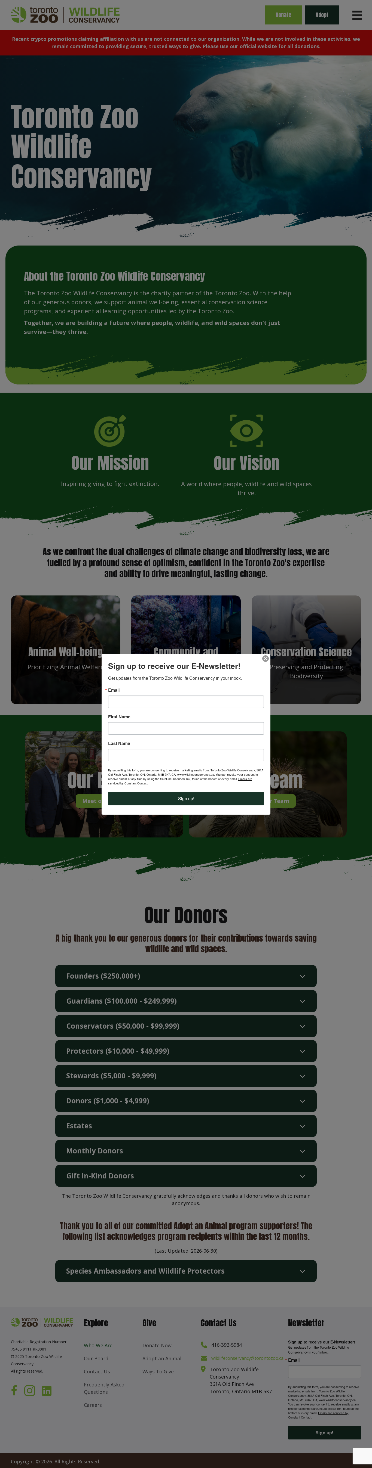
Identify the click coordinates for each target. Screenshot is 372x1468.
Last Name (119, 743)
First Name (119, 717)
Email (114, 690)
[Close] (265, 658)
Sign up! (186, 798)
